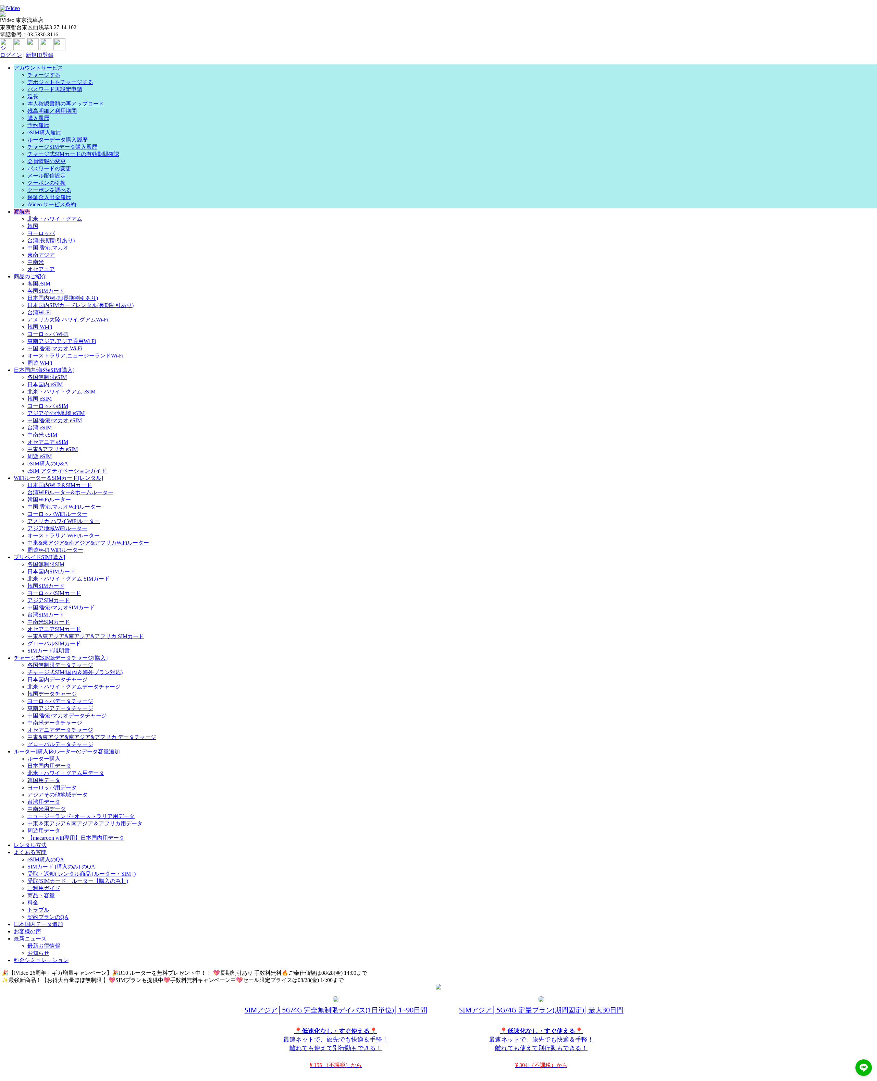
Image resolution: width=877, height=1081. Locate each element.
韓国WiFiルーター (49, 499)
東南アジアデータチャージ (60, 708)
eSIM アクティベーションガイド (67, 471)
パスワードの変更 (49, 168)
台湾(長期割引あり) (51, 240)
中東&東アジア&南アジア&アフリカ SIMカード (85, 636)
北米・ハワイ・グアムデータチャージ (74, 687)
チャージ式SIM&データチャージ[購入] (61, 658)
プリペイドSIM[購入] (39, 557)
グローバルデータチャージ (60, 744)
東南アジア (41, 255)
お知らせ (38, 953)
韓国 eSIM (39, 399)
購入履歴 (38, 118)
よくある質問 (30, 852)
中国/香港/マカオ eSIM (54, 420)
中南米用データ (46, 809)
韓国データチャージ (52, 694)
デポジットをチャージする (60, 82)
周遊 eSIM (39, 456)
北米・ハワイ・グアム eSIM (61, 391)
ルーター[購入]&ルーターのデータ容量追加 (67, 751)
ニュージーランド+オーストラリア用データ (81, 816)
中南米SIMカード (48, 622)
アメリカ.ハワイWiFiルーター (63, 521)
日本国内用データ (49, 766)
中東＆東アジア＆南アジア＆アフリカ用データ (85, 823)
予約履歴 (38, 125)
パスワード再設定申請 (54, 89)
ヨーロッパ (41, 233)
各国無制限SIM (45, 564)
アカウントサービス (38, 68)
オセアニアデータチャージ (60, 730)
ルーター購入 (43, 759)
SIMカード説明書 (48, 651)
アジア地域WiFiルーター (57, 528)
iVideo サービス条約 (51, 204)
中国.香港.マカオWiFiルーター (64, 507)
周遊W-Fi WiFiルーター (55, 550)
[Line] (46, 48)
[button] (863, 1067)
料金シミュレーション (41, 960)
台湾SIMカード (45, 615)
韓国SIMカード (45, 586)
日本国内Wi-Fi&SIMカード (59, 485)
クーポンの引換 (46, 183)
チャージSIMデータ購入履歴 (62, 147)
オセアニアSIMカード (54, 629)
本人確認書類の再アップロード (65, 104)
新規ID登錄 (39, 55)
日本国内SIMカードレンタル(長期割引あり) (80, 305)
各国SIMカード (45, 291)
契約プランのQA (48, 917)
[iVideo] (10, 8)
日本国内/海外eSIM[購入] (44, 370)
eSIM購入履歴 (44, 132)
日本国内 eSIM (45, 384)
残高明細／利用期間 (52, 111)
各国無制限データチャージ (60, 665)
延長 (32, 96)
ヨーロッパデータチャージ (60, 701)
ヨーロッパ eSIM (47, 406)
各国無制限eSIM (47, 377)
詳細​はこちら (386, 973)
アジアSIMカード (48, 600)
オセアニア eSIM (47, 442)
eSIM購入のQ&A (47, 463)
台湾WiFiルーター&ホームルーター (70, 492)
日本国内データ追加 (38, 924)
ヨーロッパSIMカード (54, 593)
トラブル (38, 910)
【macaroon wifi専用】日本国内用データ (75, 838)
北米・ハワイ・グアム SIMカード (68, 579)
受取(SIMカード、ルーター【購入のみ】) (77, 881)
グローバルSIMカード (54, 643)
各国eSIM (38, 284)
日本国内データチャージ (57, 679)
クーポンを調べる (49, 190)
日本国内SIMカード (51, 571)
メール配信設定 (46, 176)
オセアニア (41, 269)
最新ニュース (30, 939)
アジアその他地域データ (57, 795)
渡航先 (22, 212)
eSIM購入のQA (45, 859)
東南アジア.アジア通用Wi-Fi (61, 341)
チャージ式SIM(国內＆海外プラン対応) (75, 672)
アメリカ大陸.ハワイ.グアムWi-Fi (67, 320)
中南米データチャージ (54, 723)
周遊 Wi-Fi (39, 363)
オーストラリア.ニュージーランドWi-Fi (75, 356)
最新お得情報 (43, 946)
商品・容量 (41, 895)
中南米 (35, 262)
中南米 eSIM (42, 435)
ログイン (11, 55)
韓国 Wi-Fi (39, 327)
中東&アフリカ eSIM (52, 449)
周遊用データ (43, 831)
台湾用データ (43, 802)
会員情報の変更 (46, 161)
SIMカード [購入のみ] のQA (61, 867)
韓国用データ (43, 780)
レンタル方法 (30, 845)
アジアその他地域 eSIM (56, 413)
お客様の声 (27, 931)
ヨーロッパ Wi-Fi (48, 334)
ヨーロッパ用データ (52, 787)
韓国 (32, 226)
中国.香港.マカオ (48, 248)
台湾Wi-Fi (39, 312)
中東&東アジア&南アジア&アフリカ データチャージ (91, 737)
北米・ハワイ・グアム (54, 219)
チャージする (43, 75)
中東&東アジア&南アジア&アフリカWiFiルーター (88, 543)
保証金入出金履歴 (49, 197)
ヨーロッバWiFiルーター (57, 514)
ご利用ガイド (43, 888)
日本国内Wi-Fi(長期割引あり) (62, 298)
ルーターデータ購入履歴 (57, 140)
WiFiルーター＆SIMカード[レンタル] (58, 478)
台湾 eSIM (39, 427)
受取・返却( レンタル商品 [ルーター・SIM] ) (81, 874)
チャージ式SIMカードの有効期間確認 (73, 154)
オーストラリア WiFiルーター (63, 535)
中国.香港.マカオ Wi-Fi (54, 348)
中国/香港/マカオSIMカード (61, 607)
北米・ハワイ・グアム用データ (65, 773)
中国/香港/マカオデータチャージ (67, 715)
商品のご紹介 (30, 276)
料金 (32, 903)
